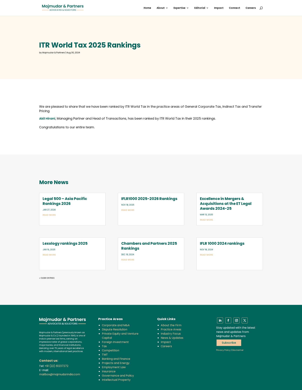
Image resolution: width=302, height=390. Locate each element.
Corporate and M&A (116, 325)
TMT (105, 355)
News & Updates (172, 338)
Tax (104, 346)
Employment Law (114, 367)
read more (49, 214)
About (161, 8)
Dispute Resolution (114, 329)
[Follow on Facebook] (228, 320)
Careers (251, 8)
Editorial (199, 8)
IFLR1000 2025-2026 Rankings (149, 198)
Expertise (179, 8)
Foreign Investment (115, 342)
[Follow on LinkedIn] (220, 320)
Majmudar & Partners (53, 52)
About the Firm (171, 325)
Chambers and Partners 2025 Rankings (149, 246)
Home (147, 8)
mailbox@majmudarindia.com (59, 374)
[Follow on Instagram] (236, 320)
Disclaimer (237, 350)
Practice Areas (171, 329)
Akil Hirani (47, 118)
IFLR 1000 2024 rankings (222, 243)
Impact (219, 8)
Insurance (109, 371)
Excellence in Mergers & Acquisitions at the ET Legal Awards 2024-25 (225, 203)
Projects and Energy (116, 363)
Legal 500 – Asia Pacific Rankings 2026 (65, 201)
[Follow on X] (245, 320)
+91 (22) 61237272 (56, 366)
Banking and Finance (116, 359)
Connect (234, 8)
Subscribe (229, 343)
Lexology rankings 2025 (65, 243)
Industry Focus (171, 334)
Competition (110, 350)
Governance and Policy (118, 376)
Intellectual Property (116, 380)
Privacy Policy (223, 350)
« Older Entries (47, 278)
